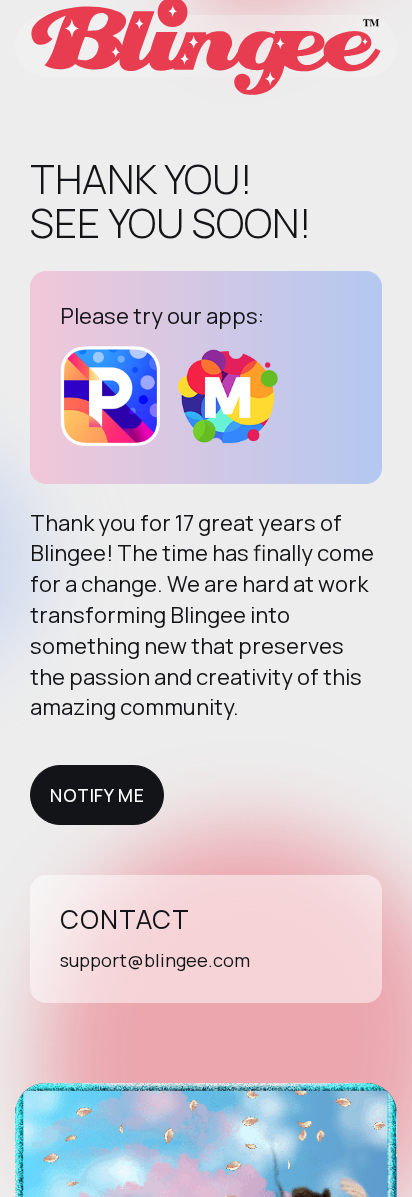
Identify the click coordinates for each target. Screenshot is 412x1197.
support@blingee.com (155, 960)
